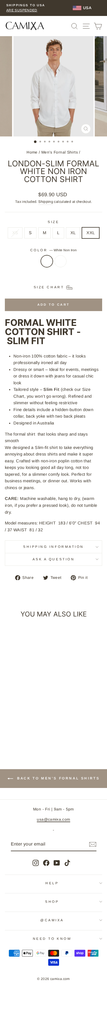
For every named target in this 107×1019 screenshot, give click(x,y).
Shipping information (53, 546)
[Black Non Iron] (60, 264)
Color (53, 250)
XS (15, 232)
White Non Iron (47, 261)
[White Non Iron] (47, 264)
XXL (90, 232)
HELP (51, 883)
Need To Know (52, 938)
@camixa (52, 920)
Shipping (45, 202)
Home (32, 152)
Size (53, 222)
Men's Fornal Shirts (59, 152)
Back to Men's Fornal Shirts (57, 778)
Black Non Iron (60, 261)
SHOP (52, 901)
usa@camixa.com (53, 819)
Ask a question (53, 559)
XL (73, 232)
